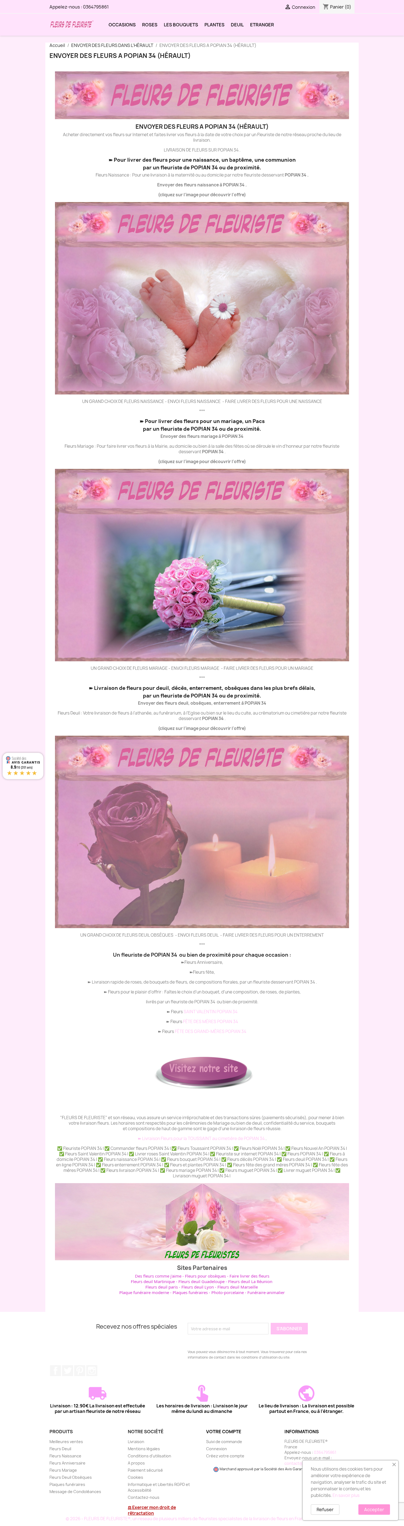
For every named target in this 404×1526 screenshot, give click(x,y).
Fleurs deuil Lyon (197, 1287)
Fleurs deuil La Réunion (250, 1281)
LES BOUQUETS (181, 25)
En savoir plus (346, 1495)
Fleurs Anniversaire (67, 1463)
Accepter (374, 1510)
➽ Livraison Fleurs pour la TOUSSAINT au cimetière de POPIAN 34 (201, 1138)
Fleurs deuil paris (161, 1287)
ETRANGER (262, 25)
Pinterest (79, 1370)
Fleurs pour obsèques (205, 1276)
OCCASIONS (122, 25)
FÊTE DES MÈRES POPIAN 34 (210, 1021)
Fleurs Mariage (63, 1470)
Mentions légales (144, 1448)
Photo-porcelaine (227, 1292)
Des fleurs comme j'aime (158, 1276)
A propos (136, 1463)
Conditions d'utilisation (149, 1455)
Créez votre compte (225, 1455)
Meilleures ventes (66, 1441)
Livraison (136, 1441)
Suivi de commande (224, 1441)
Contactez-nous (143, 1497)
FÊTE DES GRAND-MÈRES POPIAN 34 (210, 1031)
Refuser (325, 1510)
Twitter (67, 1370)
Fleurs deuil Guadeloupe (201, 1281)
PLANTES (214, 25)
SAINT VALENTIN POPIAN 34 (210, 1012)
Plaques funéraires (190, 1292)
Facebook (55, 1370)
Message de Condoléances (75, 1491)
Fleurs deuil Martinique (153, 1281)
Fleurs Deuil (60, 1448)
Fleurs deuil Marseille (237, 1287)
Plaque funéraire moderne (144, 1292)
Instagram (91, 1370)
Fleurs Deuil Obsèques (70, 1477)
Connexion (216, 1448)
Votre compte (223, 1432)
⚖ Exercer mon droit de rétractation (152, 1510)
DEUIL (237, 25)
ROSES (149, 25)
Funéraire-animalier (266, 1292)
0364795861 (96, 7)
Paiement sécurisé (145, 1470)
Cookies (135, 1477)
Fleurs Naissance (65, 1455)
